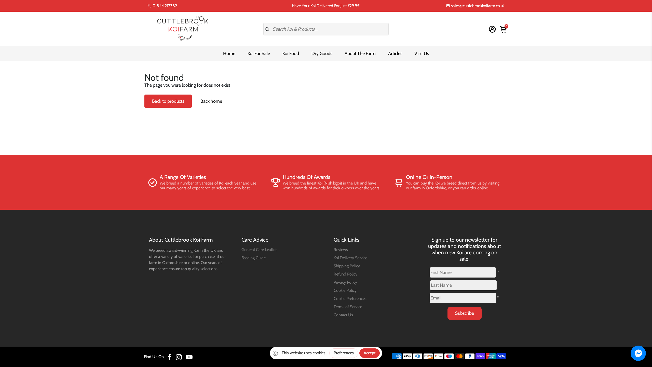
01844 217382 (164, 5)
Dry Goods (321, 53)
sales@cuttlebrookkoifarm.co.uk (477, 5)
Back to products (168, 101)
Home (229, 53)
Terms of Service (348, 306)
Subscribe (464, 313)
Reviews (341, 249)
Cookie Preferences (350, 298)
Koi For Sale (259, 53)
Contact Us (343, 314)
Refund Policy (345, 274)
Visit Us (421, 53)
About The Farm (360, 53)
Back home (211, 101)
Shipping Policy (347, 265)
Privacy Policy (345, 282)
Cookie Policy (345, 290)
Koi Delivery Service (350, 257)
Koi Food (290, 53)
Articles (395, 53)
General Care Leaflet (259, 249)
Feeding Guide (253, 257)
